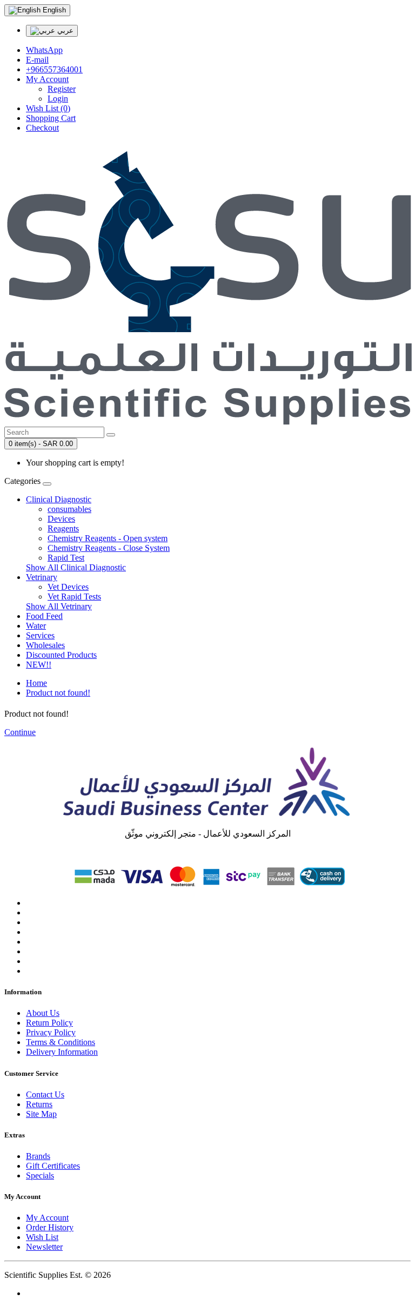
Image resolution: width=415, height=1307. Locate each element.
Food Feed (44, 616)
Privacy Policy (51, 1032)
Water (36, 625)
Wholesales (45, 645)
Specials (40, 1175)
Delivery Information (62, 1051)
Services (40, 635)
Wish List (42, 1237)
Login (58, 98)
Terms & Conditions (60, 1042)
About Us (42, 1013)
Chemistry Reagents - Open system (108, 538)
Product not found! (58, 692)
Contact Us (45, 1094)
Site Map (41, 1114)
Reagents (63, 528)
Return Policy (49, 1022)
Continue (20, 732)
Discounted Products (61, 654)
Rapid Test (66, 557)
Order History (49, 1227)
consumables (69, 509)
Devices (61, 518)
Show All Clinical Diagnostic (76, 567)
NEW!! (38, 664)
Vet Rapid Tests (74, 596)
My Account (47, 1217)
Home (36, 683)
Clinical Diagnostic (58, 499)
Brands (38, 1156)
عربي (64, 30)
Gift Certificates (53, 1165)
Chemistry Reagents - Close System (109, 548)
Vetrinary (41, 577)
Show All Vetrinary (59, 606)
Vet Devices (68, 586)
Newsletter (44, 1246)
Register (62, 88)
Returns (39, 1104)
